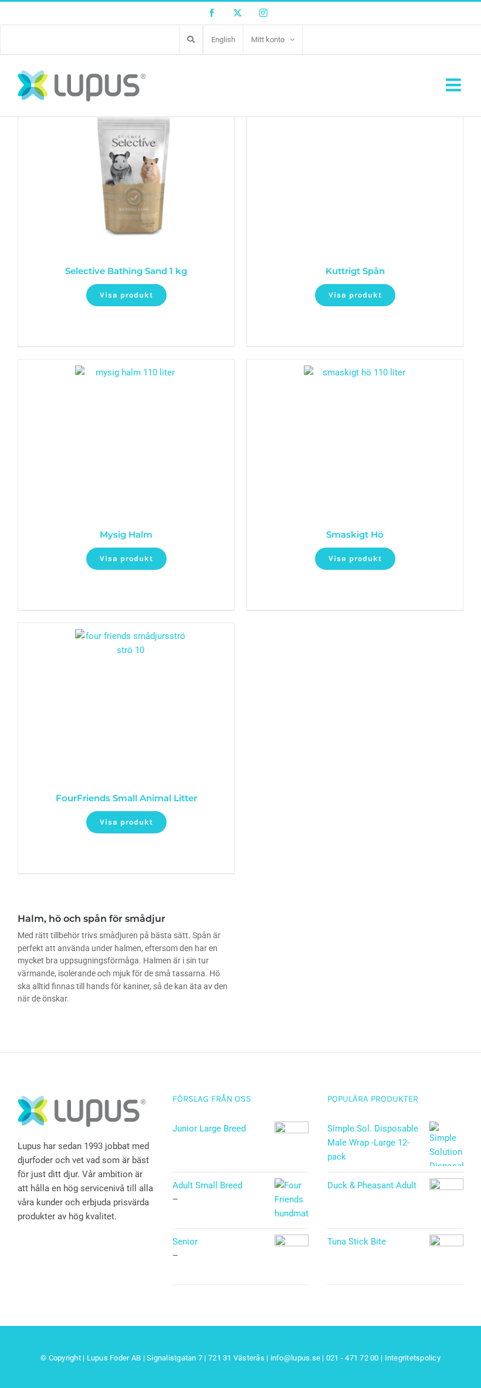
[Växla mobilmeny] (454, 85)
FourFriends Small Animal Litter (126, 798)
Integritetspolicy (413, 1357)
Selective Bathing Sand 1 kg (126, 270)
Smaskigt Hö (355, 534)
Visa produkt (126, 294)
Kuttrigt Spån (355, 270)
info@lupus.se (295, 1357)
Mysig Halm (126, 534)
